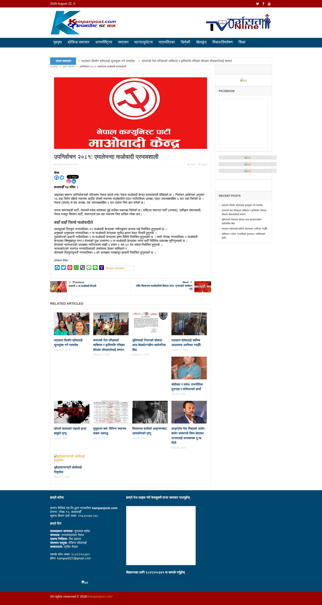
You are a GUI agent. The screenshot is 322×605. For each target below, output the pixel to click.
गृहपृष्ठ (57, 42)
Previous (78, 282)
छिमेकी (185, 42)
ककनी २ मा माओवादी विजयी (82, 286)
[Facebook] (56, 177)
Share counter (114, 268)
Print (193, 164)
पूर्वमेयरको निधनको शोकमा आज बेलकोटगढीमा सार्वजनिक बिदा (149, 345)
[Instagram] (68, 181)
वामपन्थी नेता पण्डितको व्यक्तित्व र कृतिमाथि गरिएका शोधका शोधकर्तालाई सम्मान (187, 61)
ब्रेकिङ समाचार (78, 42)
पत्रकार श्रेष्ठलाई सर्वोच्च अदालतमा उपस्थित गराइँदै (244, 228)
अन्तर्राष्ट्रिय (103, 42)
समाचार (123, 42)
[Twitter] (62, 177)
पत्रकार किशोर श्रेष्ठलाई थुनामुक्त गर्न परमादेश (108, 61)
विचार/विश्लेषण (222, 42)
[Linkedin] (74, 181)
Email (204, 164)
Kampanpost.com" (100, 596)
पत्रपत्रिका (167, 42)
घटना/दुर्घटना (143, 42)
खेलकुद (201, 42)
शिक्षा (242, 42)
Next (186, 282)
